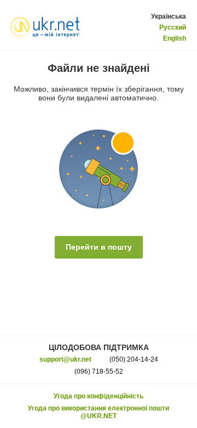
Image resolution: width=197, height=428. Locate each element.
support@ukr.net (65, 359)
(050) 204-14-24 (133, 359)
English (174, 38)
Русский (172, 27)
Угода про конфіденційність (98, 396)
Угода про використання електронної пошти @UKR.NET (98, 412)
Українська (168, 16)
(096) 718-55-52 (98, 371)
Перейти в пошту (99, 247)
